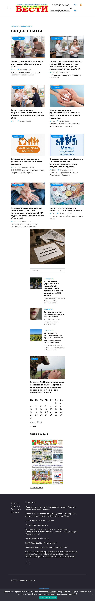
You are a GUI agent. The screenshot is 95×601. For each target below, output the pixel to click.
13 (46, 409)
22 (56, 412)
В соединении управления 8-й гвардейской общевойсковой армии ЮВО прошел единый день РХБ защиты (53, 288)
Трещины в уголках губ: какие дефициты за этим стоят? (54, 314)
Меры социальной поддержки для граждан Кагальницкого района (27, 64)
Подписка (15, 506)
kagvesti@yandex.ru (60, 11)
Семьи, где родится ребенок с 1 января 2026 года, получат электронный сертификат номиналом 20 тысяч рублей (66, 65)
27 (46, 415)
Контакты (15, 512)
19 (41, 412)
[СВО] (47, 378)
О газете (15, 503)
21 (51, 412)
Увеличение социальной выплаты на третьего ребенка (66, 209)
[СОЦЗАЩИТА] (28, 57)
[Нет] (92, 595)
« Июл (33, 426)
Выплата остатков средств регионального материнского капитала (26, 161)
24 (31, 415)
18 (36, 412)
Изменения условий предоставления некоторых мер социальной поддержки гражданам (65, 114)
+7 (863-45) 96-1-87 (60, 5)
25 (36, 415)
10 (31, 409)
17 (31, 412)
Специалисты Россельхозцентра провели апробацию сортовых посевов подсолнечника (53, 338)
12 (41, 409)
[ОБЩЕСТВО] (67, 57)
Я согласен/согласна (48, 597)
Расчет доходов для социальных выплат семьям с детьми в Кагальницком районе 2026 (27, 114)
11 (36, 409)
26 (41, 415)
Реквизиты (16, 509)
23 (61, 412)
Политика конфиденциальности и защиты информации (50, 557)
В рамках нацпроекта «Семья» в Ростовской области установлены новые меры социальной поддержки (66, 163)
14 (51, 409)
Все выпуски (36, 488)
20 (46, 412)
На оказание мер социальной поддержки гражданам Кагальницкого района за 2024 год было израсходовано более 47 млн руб (27, 213)
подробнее (51, 592)
